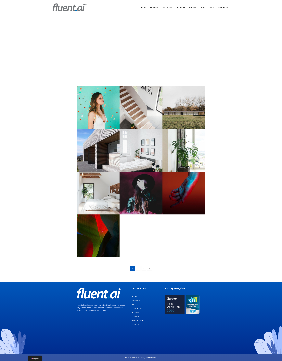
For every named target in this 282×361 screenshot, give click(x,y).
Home (135, 67)
